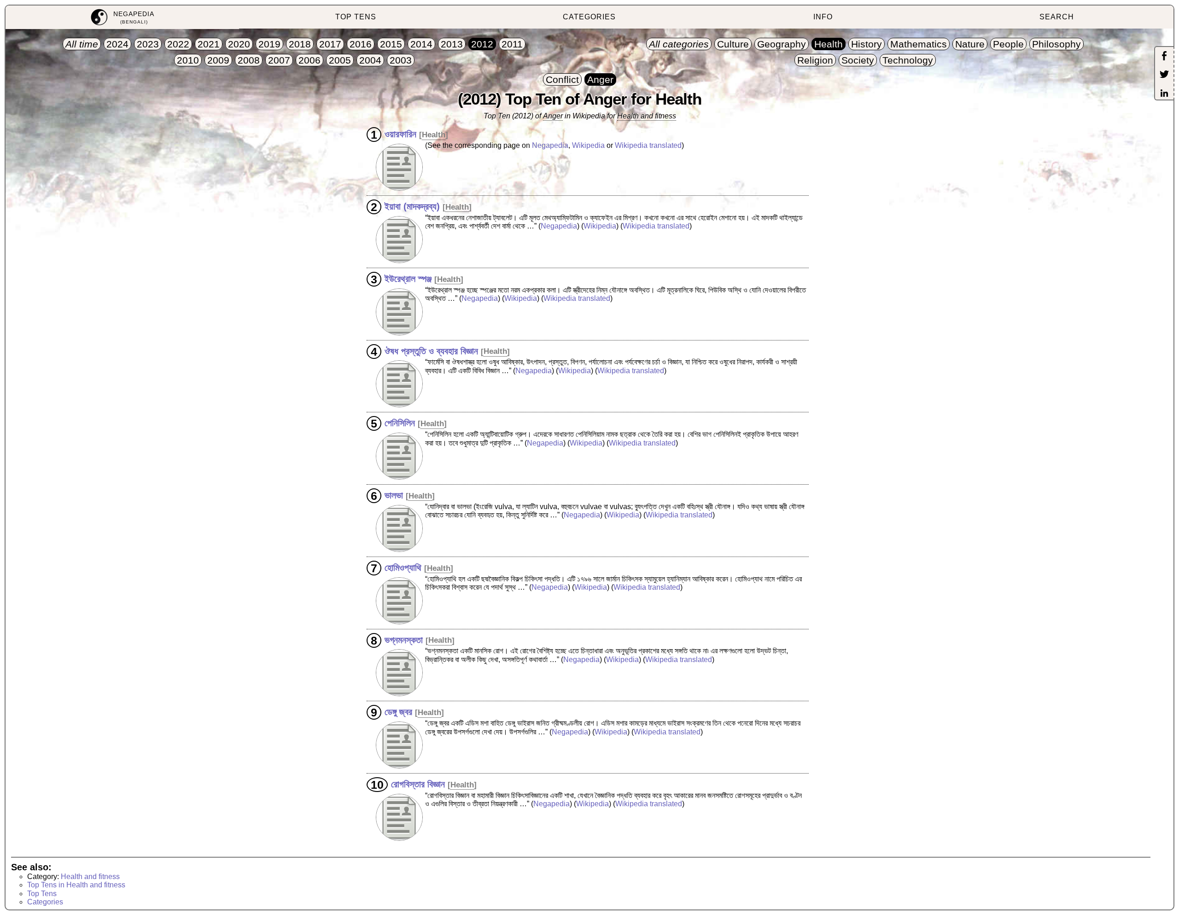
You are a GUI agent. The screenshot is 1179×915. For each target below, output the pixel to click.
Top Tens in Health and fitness (76, 885)
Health (433, 134)
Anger (553, 116)
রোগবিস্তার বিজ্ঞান (418, 784)
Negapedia (550, 145)
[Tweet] (1164, 75)
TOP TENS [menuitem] (355, 17)
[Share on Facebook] (1164, 56)
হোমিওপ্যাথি (403, 568)
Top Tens (42, 893)
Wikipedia (588, 145)
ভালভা (394, 495)
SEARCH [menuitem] (1056, 17)
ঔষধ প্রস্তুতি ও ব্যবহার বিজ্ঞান (431, 351)
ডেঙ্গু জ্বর (398, 712)
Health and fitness (646, 116)
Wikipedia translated (648, 145)
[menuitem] (122, 17)
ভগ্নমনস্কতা (404, 639)
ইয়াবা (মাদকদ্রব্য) (412, 206)
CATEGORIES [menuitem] (589, 17)
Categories (45, 902)
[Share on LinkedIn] (1164, 94)
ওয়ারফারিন (400, 134)
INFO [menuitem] (823, 17)
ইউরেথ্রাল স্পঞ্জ (408, 279)
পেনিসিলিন (400, 423)
